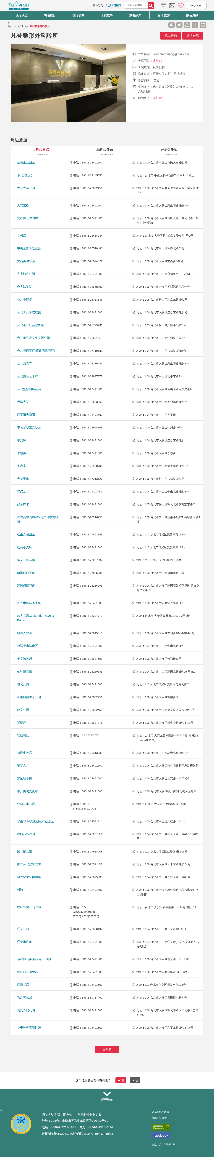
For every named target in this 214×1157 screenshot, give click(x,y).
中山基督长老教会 (29, 248)
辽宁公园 (23, 929)
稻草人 (21, 765)
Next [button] (121, 83)
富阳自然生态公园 (29, 697)
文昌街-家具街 (26, 261)
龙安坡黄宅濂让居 (29, 1027)
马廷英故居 (24, 997)
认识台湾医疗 (113, 5)
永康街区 (23, 453)
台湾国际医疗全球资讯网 (18, 6)
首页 (10, 26)
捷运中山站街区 (27, 645)
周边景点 (42, 149)
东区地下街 (24, 778)
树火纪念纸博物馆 (29, 877)
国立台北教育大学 (29, 864)
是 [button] (123, 1080)
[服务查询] (163, 5)
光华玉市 (23, 478)
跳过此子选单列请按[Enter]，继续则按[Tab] (164, 25)
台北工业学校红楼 (29, 312)
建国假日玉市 (26, 572)
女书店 (21, 235)
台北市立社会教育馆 (30, 325)
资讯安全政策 (159, 1118)
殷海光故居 (24, 633)
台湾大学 (23, 401)
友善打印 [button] (187, 25)
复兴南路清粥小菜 (29, 603)
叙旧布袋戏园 (26, 834)
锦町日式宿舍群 (27, 972)
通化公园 (23, 684)
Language (195, 5)
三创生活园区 (26, 162)
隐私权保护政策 (160, 1112)
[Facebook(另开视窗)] (161, 1135)
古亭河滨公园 (26, 273)
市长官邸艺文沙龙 (29, 427)
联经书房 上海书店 (29, 907)
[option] (68, 84)
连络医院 (193, 35)
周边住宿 (106, 149)
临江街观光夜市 (27, 791)
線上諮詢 (171, 35)
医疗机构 (22, 26)
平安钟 (21, 440)
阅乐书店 (23, 984)
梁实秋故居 (24, 658)
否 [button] (137, 1080)
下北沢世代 (24, 175)
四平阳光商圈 (26, 414)
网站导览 (98, 5)
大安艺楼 (23, 205)
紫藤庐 (21, 722)
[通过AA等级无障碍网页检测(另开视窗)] (161, 1127)
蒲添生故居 (24, 752)
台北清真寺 (24, 363)
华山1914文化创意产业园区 (35, 821)
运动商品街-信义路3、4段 (34, 959)
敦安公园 (23, 709)
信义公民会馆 (26, 560)
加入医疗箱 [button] (203, 25)
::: (89, 5)
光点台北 (23, 491)
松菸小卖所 (24, 547)
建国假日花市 (26, 585)
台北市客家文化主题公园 (33, 337)
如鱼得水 (23, 504)
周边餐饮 (170, 149)
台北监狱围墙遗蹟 (29, 389)
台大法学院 (24, 286)
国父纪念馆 (24, 851)
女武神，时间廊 (27, 218)
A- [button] (171, 25)
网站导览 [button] (107, 1094)
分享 (195, 25)
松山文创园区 (26, 534)
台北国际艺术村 (27, 376)
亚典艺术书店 (26, 804)
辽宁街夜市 (24, 941)
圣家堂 (21, 466)
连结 (156, 60)
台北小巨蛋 (24, 299)
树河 (20, 889)
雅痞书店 (23, 735)
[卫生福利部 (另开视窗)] (20, 1133)
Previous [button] (15, 83)
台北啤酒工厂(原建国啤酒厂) (36, 350)
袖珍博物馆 (24, 671)
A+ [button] (179, 25)
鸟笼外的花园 (26, 1010)
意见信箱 (172, 6)
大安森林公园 (26, 188)
